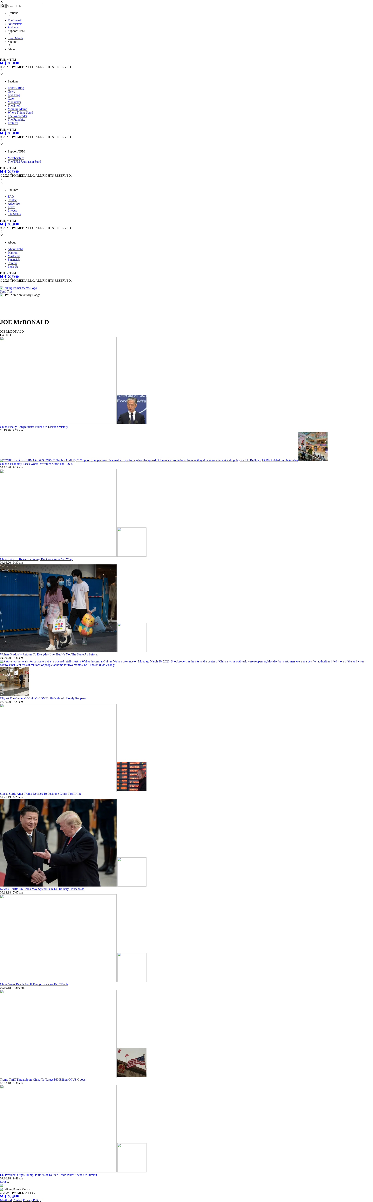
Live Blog (14, 95)
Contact (12, 200)
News (11, 91)
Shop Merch (15, 38)
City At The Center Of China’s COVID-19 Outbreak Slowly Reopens (43, 698)
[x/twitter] (10, 63)
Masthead (14, 256)
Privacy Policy (32, 1200)
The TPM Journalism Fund (24, 161)
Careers (12, 263)
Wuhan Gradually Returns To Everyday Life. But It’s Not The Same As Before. (49, 654)
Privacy (12, 210)
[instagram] (13, 63)
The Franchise (16, 119)
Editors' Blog (16, 88)
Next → (5, 1182)
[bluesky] (1, 63)
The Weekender (17, 116)
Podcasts (13, 27)
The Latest (14, 20)
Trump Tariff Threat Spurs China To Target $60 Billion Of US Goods (42, 1079)
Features (13, 123)
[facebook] (5, 63)
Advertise (14, 203)
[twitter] (9, 1196)
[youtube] (17, 63)
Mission (12, 252)
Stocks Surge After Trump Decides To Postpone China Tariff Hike (40, 793)
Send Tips (6, 291)
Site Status (14, 214)
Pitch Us (13, 266)
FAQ (11, 196)
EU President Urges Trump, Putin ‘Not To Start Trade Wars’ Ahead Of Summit (48, 1175)
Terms (11, 207)
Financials (14, 259)
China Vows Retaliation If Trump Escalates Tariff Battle (34, 984)
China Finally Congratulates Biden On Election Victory (34, 426)
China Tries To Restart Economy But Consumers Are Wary (36, 559)
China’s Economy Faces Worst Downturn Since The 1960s (36, 463)
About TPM (15, 249)
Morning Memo (17, 109)
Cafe (11, 98)
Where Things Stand (20, 112)
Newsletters (15, 23)
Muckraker (14, 102)
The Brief (14, 105)
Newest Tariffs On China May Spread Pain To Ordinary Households (42, 889)
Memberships (16, 158)
